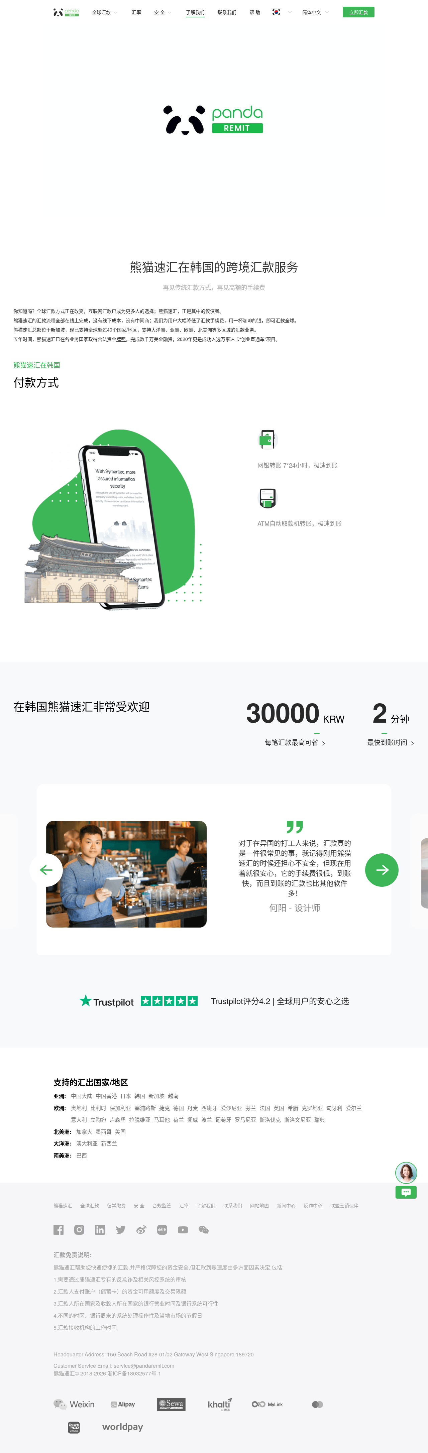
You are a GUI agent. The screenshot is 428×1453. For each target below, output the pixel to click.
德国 (178, 1108)
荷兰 (178, 1119)
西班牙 (209, 1108)
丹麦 (192, 1108)
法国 (264, 1108)
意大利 (79, 1119)
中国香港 (106, 1096)
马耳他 (162, 1119)
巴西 (81, 1155)
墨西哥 (104, 1131)
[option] (214, 871)
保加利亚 (120, 1108)
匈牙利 (334, 1108)
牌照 (121, 339)
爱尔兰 (354, 1108)
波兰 (206, 1119)
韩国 (139, 1096)
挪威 (192, 1119)
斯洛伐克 (270, 1119)
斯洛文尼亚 (297, 1119)
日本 (125, 1096)
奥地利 (79, 1108)
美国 (120, 1131)
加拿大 (84, 1131)
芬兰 (250, 1108)
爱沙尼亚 (231, 1108)
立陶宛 (98, 1119)
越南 (173, 1096)
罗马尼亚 (245, 1119)
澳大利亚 (87, 1143)
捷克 (164, 1108)
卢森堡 (118, 1119)
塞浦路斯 (145, 1108)
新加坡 (156, 1096)
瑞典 (319, 1119)
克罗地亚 (312, 1108)
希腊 (293, 1108)
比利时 (98, 1108)
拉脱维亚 (139, 1119)
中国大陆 (81, 1096)
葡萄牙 (223, 1119)
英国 (279, 1108)
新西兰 (109, 1143)
